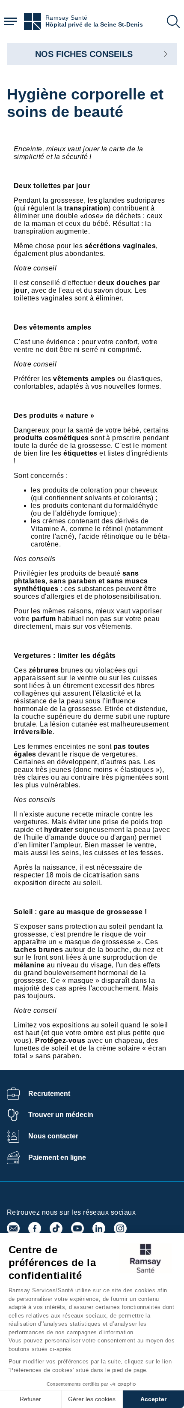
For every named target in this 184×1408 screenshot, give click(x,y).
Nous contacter (53, 1136)
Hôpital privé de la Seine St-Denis (94, 24)
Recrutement (49, 1093)
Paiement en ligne (57, 1157)
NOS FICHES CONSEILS (84, 54)
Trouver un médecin (60, 1114)
